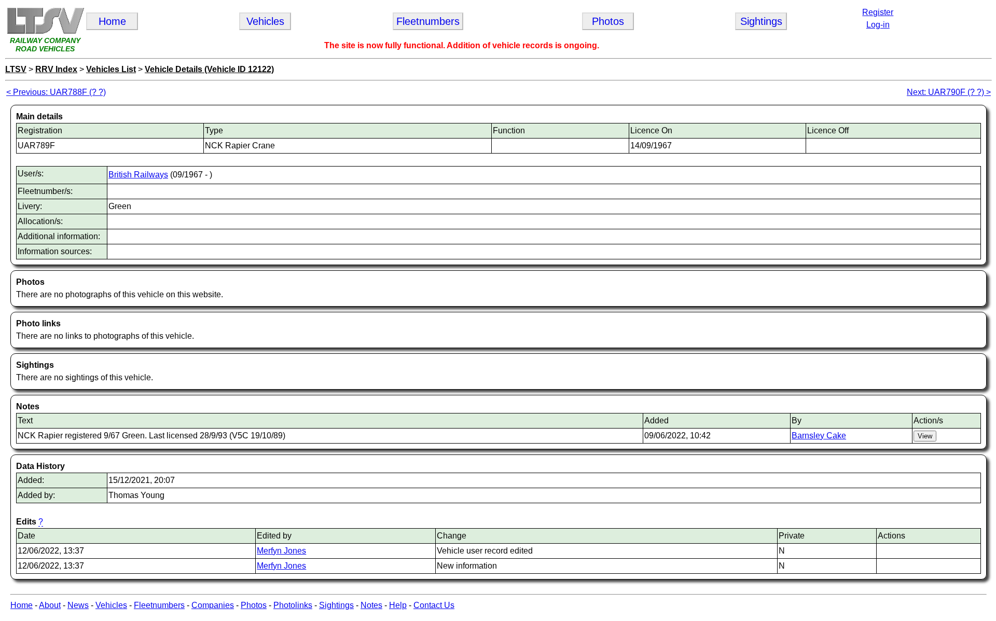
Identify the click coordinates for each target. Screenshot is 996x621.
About (50, 605)
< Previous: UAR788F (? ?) (56, 92)
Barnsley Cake (819, 435)
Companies (212, 605)
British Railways (138, 174)
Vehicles (111, 605)
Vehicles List (111, 69)
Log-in (878, 24)
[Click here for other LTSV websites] (45, 31)
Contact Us (433, 605)
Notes (371, 605)
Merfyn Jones (281, 550)
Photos (254, 605)
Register (877, 12)
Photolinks (292, 605)
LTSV (15, 69)
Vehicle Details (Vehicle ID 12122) (209, 69)
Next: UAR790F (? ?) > (949, 92)
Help (398, 605)
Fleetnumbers (159, 605)
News (78, 605)
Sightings (336, 605)
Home (21, 605)
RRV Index (56, 69)
